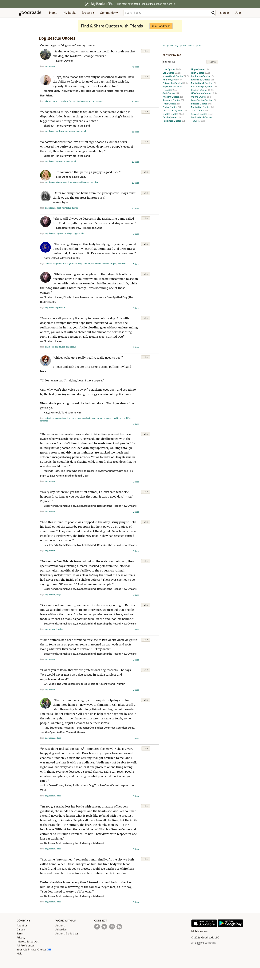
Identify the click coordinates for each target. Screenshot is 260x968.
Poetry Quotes (170, 107)
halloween (96, 263)
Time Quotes (198, 110)
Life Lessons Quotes (173, 110)
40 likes (135, 102)
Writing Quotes (199, 97)
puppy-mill (71, 161)
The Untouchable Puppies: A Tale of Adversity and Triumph (91, 684)
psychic (115, 418)
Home (53, 12)
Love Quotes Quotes (201, 100)
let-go (95, 101)
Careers (21, 929)
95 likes (135, 67)
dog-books (50, 233)
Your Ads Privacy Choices (32, 949)
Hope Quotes (198, 69)
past (101, 101)
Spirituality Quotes (201, 80)
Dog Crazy (80, 177)
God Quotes (169, 93)
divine (48, 101)
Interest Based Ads (28, 941)
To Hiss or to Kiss (71, 412)
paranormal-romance (101, 418)
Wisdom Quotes (171, 97)
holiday (105, 263)
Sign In (224, 12)
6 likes (136, 264)
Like (146, 51)
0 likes (136, 482)
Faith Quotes (198, 73)
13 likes (135, 183)
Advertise (60, 929)
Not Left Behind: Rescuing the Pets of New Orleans (106, 506)
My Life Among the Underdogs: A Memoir (80, 843)
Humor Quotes (170, 80)
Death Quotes (170, 117)
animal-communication (55, 418)
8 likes (136, 234)
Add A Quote (194, 45)
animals (48, 263)
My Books (69, 12)
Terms (20, 933)
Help (19, 953)
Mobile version (199, 931)
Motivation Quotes (201, 107)
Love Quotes (169, 69)
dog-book (49, 131)
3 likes (136, 308)
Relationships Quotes (202, 86)
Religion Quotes (199, 90)
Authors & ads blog (66, 933)
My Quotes (180, 45)
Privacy (21, 937)
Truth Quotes (169, 104)
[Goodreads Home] (30, 13)
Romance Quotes (172, 100)
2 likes (136, 424)
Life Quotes (169, 73)
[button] (88, 13)
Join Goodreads (161, 26)
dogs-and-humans (81, 182)
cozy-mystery (59, 263)
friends (87, 263)
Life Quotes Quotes (201, 93)
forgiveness (82, 101)
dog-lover (59, 131)
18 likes (135, 162)
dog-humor (50, 182)
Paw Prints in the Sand (76, 125)
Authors (60, 925)
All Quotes (168, 45)
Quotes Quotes (171, 114)
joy (90, 101)
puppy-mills (82, 131)
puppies (94, 182)
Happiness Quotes (172, 121)
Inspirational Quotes (173, 76)
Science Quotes (199, 114)
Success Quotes (199, 104)
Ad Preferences (25, 945)
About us (22, 925)
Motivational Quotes (201, 83)
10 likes (135, 208)
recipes (113, 263)
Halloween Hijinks (69, 258)
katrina (60, 629)
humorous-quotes (70, 208)
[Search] (213, 13)
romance (121, 263)
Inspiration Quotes (200, 76)
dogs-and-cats (84, 418)
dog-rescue (50, 66)
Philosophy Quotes (172, 83)
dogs (65, 101)
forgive (72, 101)
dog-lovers (60, 347)
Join (238, 12)
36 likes (135, 132)
